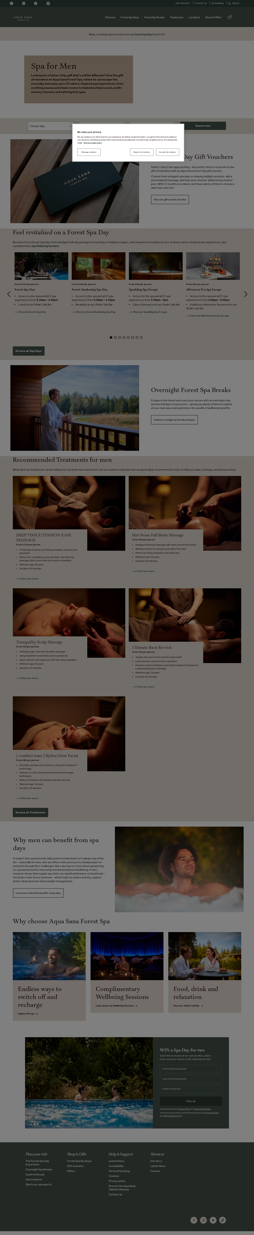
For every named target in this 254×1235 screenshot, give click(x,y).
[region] (128, 143)
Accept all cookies (167, 152)
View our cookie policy (92, 142)
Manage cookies (89, 152)
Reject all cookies (142, 152)
